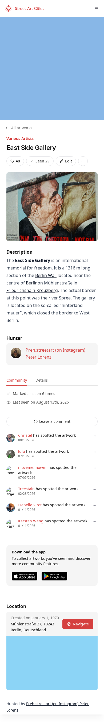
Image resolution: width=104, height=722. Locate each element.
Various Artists (20, 138)
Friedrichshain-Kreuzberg (32, 290)
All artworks (21, 127)
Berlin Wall (46, 275)
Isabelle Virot (30, 504)
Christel (25, 435)
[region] (52, 68)
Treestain (26, 488)
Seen (42, 161)
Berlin (32, 283)
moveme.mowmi (32, 467)
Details (41, 380)
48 (18, 161)
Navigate (81, 623)
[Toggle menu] (96, 8)
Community (16, 380)
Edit (68, 161)
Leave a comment (54, 421)
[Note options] (94, 436)
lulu (21, 451)
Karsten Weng (30, 520)
